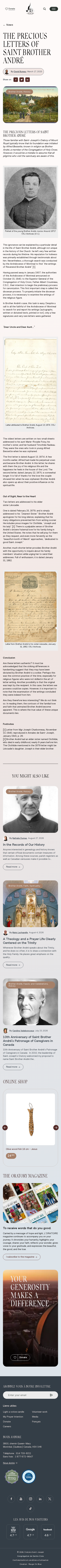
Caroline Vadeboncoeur (23, 1031)
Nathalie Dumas (19, 838)
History (27, 92)
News (8, 25)
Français (36, 1421)
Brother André (15, 92)
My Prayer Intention (13, 1417)
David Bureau (20, 72)
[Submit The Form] (51, 1395)
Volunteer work (39, 1412)
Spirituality (35, 886)
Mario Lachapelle (20, 933)
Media (35, 1417)
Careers (7, 1426)
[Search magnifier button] (44, 9)
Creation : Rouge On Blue (31, 1564)
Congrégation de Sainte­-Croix (30, 1556)
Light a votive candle (13, 1412)
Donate (23, 1357)
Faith (26, 886)
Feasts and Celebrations (36, 984)
